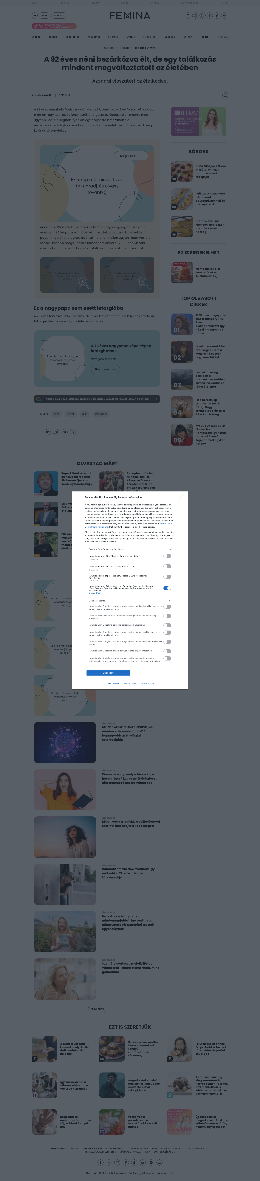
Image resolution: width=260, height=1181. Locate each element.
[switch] (167, 556)
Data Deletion (113, 683)
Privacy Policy (147, 683)
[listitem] (130, 549)
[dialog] (130, 590)
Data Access (130, 683)
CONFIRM (108, 673)
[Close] (182, 497)
